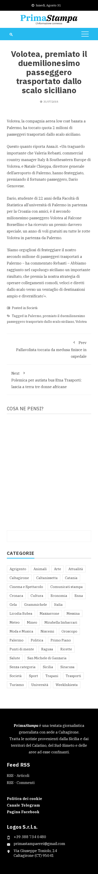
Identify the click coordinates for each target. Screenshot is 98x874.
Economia (59, 595)
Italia (58, 604)
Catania (71, 578)
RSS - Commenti (21, 782)
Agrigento (18, 569)
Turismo (17, 685)
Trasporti (73, 676)
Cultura (37, 595)
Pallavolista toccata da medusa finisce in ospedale (51, 349)
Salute (15, 658)
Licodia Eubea (21, 613)
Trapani (51, 676)
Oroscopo (69, 631)
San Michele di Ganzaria (47, 658)
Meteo (15, 622)
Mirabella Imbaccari (60, 622)
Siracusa (67, 667)
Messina (73, 613)
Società (32, 308)
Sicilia (48, 667)
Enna (79, 595)
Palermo (34, 316)
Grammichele (35, 604)
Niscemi (47, 631)
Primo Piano (61, 640)
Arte (57, 569)
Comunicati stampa (66, 587)
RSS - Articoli (18, 775)
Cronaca (16, 595)
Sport (33, 676)
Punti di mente (22, 649)
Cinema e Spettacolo (26, 587)
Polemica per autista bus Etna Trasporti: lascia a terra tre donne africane (46, 380)
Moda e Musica (21, 631)
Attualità (75, 569)
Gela (13, 604)
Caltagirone (19, 578)
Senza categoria (23, 667)
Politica (37, 640)
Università (39, 685)
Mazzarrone (49, 613)
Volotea (81, 322)
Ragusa (47, 649)
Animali (40, 569)
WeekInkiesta (67, 685)
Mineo (32, 622)
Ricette (66, 649)
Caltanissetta (47, 578)
